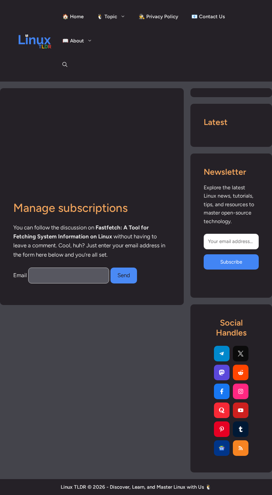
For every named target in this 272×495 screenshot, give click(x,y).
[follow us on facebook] (222, 391)
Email (20, 275)
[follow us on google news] (222, 448)
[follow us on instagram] (240, 391)
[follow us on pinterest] (222, 429)
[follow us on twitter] (240, 353)
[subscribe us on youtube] (240, 410)
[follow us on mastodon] (222, 372)
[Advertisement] (91, 151)
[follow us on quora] (222, 410)
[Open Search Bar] (65, 65)
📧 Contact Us (208, 17)
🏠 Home (73, 17)
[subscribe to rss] (240, 448)
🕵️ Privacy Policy (158, 17)
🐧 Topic (107, 17)
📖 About (73, 41)
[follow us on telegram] (222, 353)
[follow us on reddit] (240, 372)
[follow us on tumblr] (240, 429)
